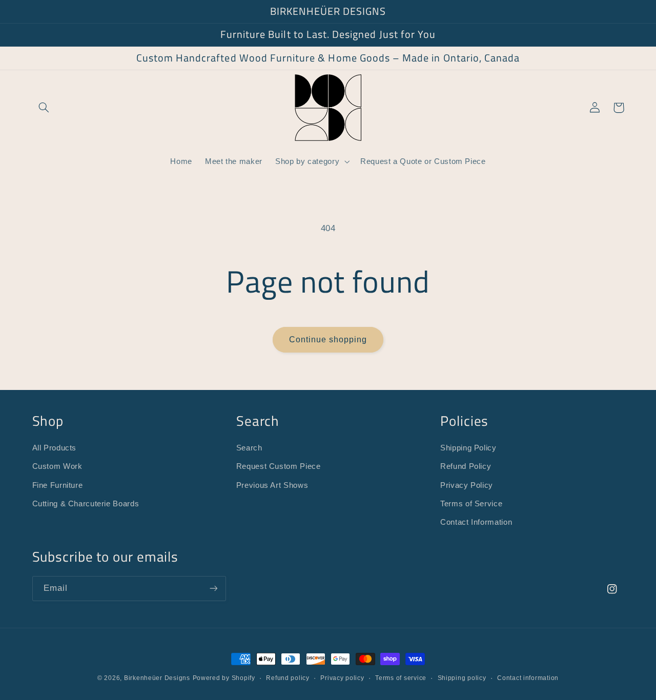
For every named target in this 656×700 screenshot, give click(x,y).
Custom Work (57, 466)
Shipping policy (462, 678)
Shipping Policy (468, 448)
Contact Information (476, 522)
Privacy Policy (466, 485)
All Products (54, 448)
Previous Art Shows (272, 485)
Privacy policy (342, 678)
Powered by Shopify (224, 678)
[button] (44, 107)
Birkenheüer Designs (157, 678)
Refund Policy (465, 466)
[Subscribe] (213, 588)
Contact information (528, 678)
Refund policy (288, 678)
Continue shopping (328, 339)
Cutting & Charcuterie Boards (85, 504)
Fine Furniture (57, 485)
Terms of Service (471, 504)
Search (249, 448)
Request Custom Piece (278, 466)
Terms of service (400, 678)
